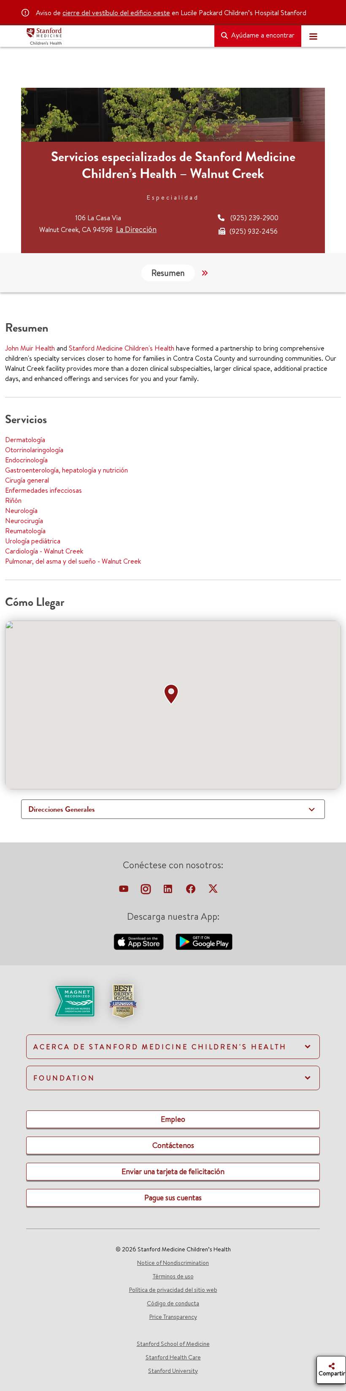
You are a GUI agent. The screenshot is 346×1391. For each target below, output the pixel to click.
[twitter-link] (213, 891)
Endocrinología (26, 460)
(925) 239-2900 (254, 217)
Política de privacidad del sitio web (173, 1290)
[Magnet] (61, 1000)
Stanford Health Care (173, 1357)
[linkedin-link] (168, 891)
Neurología (21, 510)
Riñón (13, 500)
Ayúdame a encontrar (262, 35)
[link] (173, 1008)
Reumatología (25, 530)
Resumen (168, 272)
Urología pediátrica (32, 541)
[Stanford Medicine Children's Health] (117, 36)
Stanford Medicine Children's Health (121, 348)
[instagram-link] (146, 891)
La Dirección (136, 229)
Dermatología (25, 439)
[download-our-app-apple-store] (140, 940)
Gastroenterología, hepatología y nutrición (66, 470)
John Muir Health (30, 348)
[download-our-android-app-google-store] (204, 940)
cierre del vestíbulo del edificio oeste (116, 12)
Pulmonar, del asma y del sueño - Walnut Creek (73, 561)
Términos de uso (173, 1276)
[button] (173, 694)
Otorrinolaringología (34, 449)
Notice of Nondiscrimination (173, 1263)
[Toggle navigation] (313, 36)
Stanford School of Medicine (173, 1344)
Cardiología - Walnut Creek (44, 551)
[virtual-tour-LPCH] (124, 891)
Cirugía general (27, 480)
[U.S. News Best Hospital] (123, 1000)
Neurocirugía (24, 520)
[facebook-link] (191, 891)
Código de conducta (173, 1303)
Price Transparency (173, 1317)
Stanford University (173, 1371)
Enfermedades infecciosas (43, 490)
